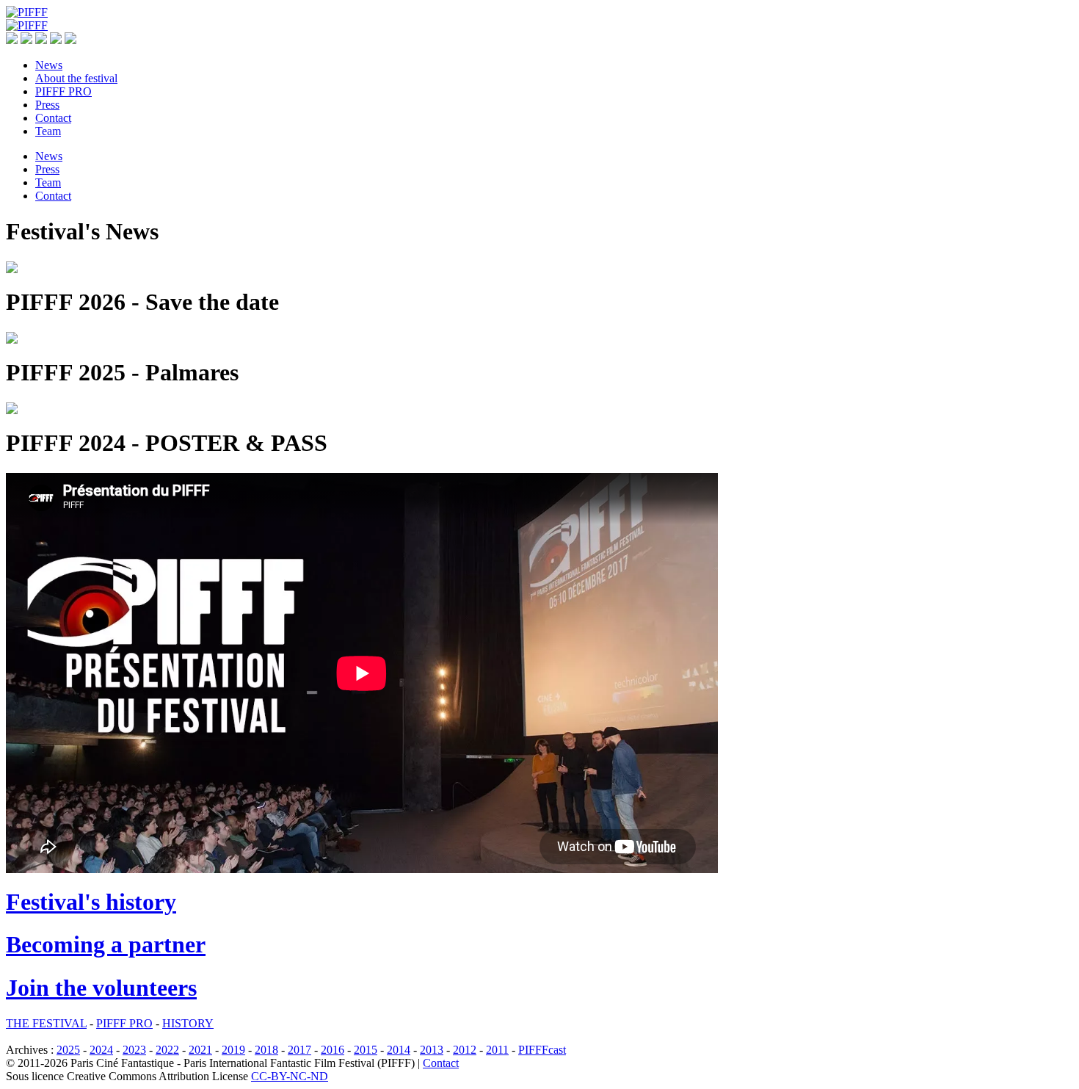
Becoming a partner (106, 944)
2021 (200, 1049)
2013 (431, 1049)
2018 (266, 1049)
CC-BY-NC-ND (289, 1076)
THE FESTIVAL (46, 1023)
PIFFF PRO (124, 1023)
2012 (464, 1049)
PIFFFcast (542, 1049)
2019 (233, 1049)
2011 (497, 1049)
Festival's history (91, 902)
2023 (134, 1049)
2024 (101, 1049)
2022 (167, 1049)
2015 (365, 1049)
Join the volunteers (101, 987)
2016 (332, 1049)
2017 (299, 1049)
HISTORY (188, 1023)
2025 (68, 1049)
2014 (398, 1049)
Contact (441, 1063)
